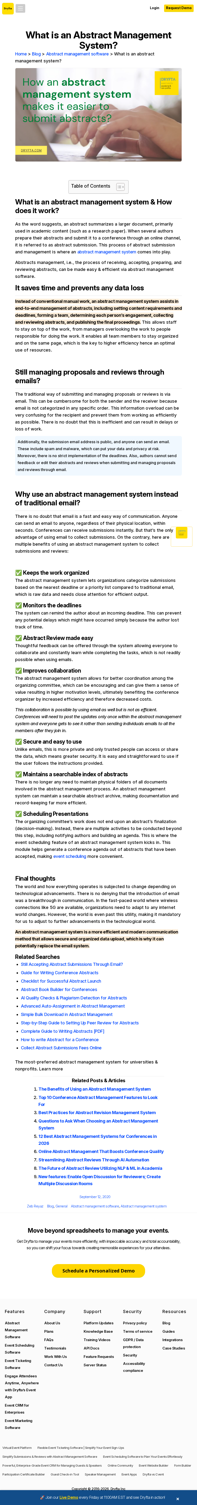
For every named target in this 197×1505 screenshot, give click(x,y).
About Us (52, 1323)
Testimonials (55, 1348)
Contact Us (53, 1365)
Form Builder (182, 1465)
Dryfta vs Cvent (153, 1474)
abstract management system (106, 251)
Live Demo (69, 1497)
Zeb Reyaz (35, 1206)
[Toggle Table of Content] (118, 187)
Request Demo (179, 8)
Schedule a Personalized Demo (98, 1270)
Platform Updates (98, 1323)
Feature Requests (99, 1356)
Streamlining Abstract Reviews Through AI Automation (93, 1159)
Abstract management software (77, 53)
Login (154, 8)
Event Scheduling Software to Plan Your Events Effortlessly (142, 1456)
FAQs (48, 1340)
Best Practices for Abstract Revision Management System (97, 1112)
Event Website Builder (153, 1465)
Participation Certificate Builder (23, 1474)
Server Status (95, 1365)
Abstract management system (143, 1206)
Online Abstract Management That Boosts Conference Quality (101, 1151)
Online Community (120, 1465)
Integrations (172, 1340)
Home (21, 53)
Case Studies (173, 1348)
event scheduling (69, 856)
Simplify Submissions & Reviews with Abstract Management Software (49, 1456)
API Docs (91, 1348)
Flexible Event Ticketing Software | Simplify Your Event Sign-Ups (80, 1448)
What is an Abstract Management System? (99, 40)
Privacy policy (135, 1323)
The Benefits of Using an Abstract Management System (94, 1089)
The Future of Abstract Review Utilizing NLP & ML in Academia (100, 1168)
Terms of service (137, 1331)
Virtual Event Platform (16, 1448)
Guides (168, 1331)
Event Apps (129, 1474)
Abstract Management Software (16, 1330)
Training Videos (97, 1340)
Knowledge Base (98, 1331)
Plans (49, 1331)
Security (130, 1355)
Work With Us (55, 1356)
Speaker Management (100, 1474)
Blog (36, 53)
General (61, 1206)
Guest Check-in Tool (65, 1474)
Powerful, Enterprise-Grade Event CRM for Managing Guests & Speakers (52, 1465)
